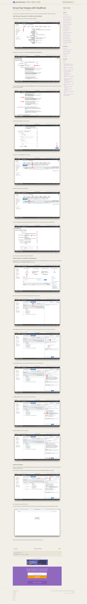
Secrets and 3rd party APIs (67, 24)
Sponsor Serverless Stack (37, 558)
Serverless (64, 60)
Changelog (14, 593)
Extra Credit (65, 58)
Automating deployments (67, 40)
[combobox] (68, 2)
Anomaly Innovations (71, 593)
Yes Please (37, 577)
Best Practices (65, 46)
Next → (60, 548)
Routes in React (65, 30)
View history (20, 10)
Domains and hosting (66, 37)
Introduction (65, 14)
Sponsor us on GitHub (37, 582)
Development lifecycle (66, 53)
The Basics (65, 12)
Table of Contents (38, 548)
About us (14, 595)
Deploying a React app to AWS (68, 70)
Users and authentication (67, 22)
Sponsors (14, 596)
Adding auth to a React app (67, 32)
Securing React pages (66, 35)
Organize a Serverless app (67, 49)
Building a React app (66, 33)
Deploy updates (66, 82)
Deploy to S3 (66, 72)
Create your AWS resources (67, 19)
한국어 (30, 10)
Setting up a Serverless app (67, 17)
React (64, 62)
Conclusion (65, 43)
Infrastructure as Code (66, 38)
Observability (65, 54)
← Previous (15, 548)
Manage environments (66, 51)
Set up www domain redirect (68, 81)
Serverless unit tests (66, 25)
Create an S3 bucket (67, 71)
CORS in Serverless (66, 27)
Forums (14, 599)
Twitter (14, 600)
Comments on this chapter (22, 554)
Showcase (14, 594)
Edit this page (15, 10)
